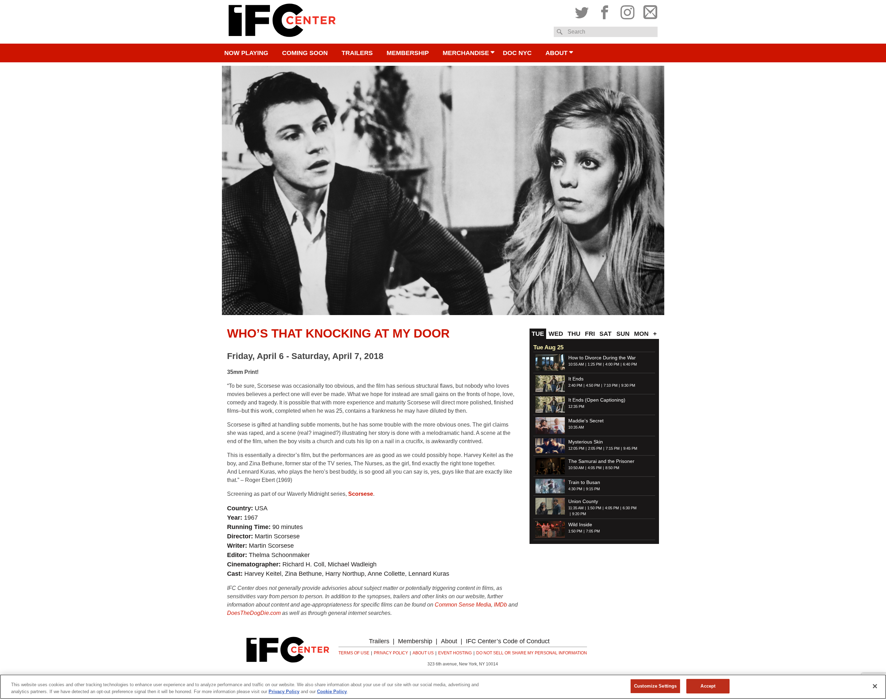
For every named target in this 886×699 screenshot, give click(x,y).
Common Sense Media (463, 605)
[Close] (875, 686)
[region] (443, 686)
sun (623, 333)
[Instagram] (627, 10)
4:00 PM (612, 364)
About (556, 53)
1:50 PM (594, 508)
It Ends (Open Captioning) (596, 400)
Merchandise (466, 53)
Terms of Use (353, 653)
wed (556, 333)
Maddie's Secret (586, 420)
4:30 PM (575, 489)
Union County (583, 501)
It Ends (576, 379)
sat (605, 333)
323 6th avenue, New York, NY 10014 (462, 664)
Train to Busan (584, 482)
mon (641, 333)
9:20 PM (579, 514)
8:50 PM (612, 468)
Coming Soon (305, 53)
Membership (408, 53)
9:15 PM (593, 489)
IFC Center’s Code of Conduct (508, 641)
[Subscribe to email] (649, 10)
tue (538, 333)
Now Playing (246, 53)
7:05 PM (593, 531)
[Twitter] (584, 10)
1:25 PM (595, 364)
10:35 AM (576, 427)
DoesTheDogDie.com (254, 613)
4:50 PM (593, 385)
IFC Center (282, 21)
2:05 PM (595, 448)
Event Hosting (455, 653)
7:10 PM (610, 385)
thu (574, 333)
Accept (707, 686)
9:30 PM (628, 385)
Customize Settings (655, 686)
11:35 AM (576, 508)
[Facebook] (604, 10)
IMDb (500, 605)
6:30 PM (629, 508)
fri (590, 333)
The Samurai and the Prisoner (601, 461)
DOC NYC (517, 53)
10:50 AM (576, 468)
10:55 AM (576, 364)
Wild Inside (580, 524)
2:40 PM (575, 385)
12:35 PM (576, 406)
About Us (423, 653)
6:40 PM (630, 364)
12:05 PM (576, 448)
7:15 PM (613, 448)
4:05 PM (595, 468)
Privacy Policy (391, 653)
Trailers (357, 53)
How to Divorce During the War (602, 357)
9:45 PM (630, 448)
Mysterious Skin (585, 442)
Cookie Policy (332, 691)
